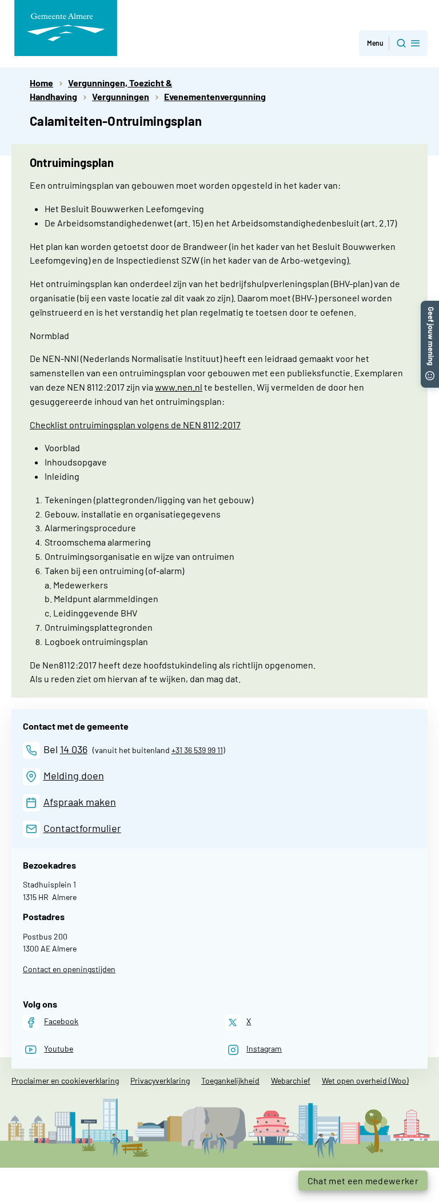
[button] (393, 43)
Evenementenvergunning (215, 96)
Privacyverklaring (160, 1080)
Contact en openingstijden (69, 969)
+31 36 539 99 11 (197, 750)
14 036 (73, 749)
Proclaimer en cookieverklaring (65, 1080)
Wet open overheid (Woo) (365, 1080)
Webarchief (290, 1080)
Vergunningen (120, 96)
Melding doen (73, 775)
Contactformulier (82, 828)
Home (41, 82)
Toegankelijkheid (230, 1080)
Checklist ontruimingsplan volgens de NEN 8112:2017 (135, 424)
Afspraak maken (79, 801)
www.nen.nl (178, 386)
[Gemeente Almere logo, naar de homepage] (65, 28)
